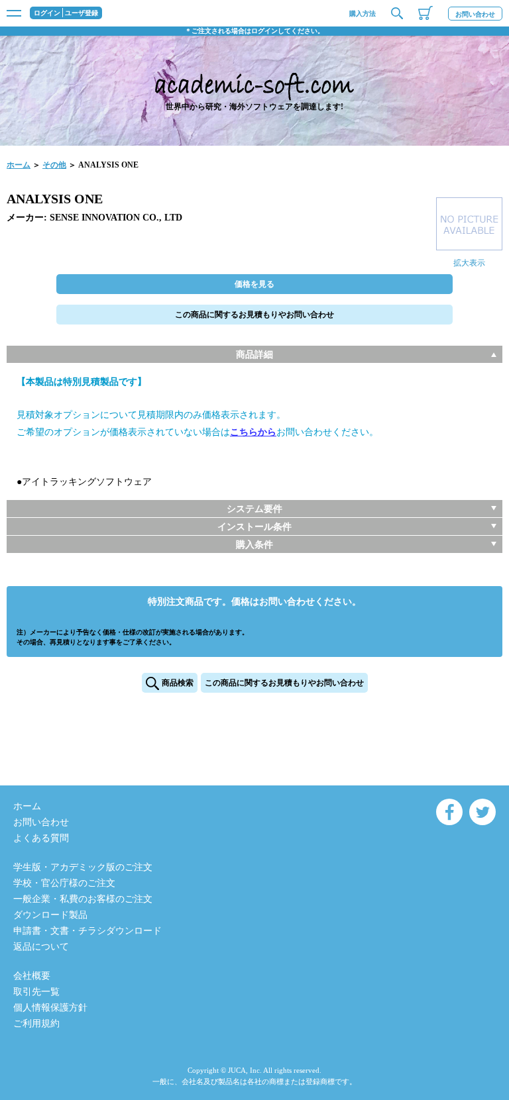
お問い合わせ (475, 14)
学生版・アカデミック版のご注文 (82, 867)
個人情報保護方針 (50, 1008)
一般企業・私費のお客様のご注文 (82, 899)
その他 (54, 165)
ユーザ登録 (81, 13)
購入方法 (362, 13)
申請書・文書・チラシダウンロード (87, 931)
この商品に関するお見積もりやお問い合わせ (254, 314)
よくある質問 (41, 838)
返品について (41, 947)
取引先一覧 (36, 992)
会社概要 (31, 976)
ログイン (47, 13)
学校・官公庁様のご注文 (64, 883)
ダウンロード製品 (50, 915)
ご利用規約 (36, 1023)
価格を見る (254, 284)
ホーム (18, 165)
